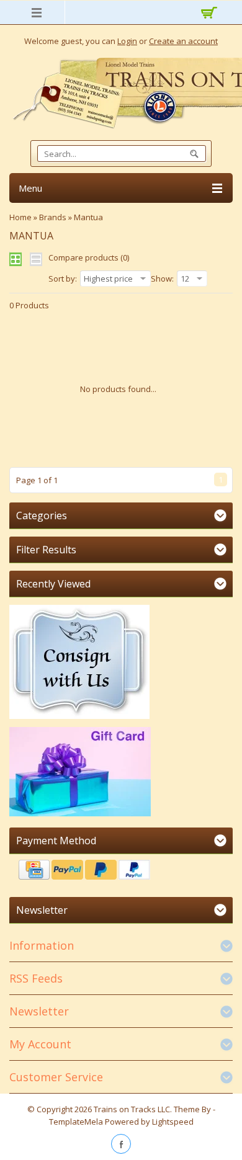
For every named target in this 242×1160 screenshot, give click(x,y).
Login (127, 41)
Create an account (183, 41)
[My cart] (207, 14)
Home (20, 217)
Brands (52, 217)
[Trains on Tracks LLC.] (121, 93)
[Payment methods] (121, 871)
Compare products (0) (88, 257)
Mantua (88, 217)
